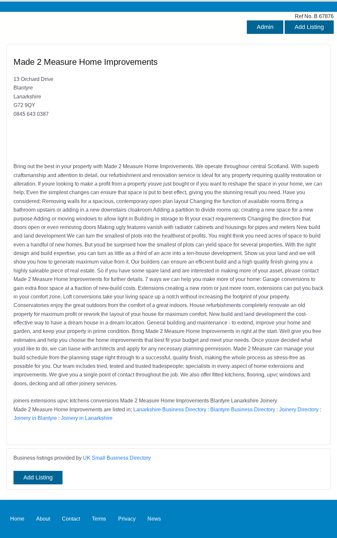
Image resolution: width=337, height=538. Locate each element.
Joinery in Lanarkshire (87, 418)
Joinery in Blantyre (35, 418)
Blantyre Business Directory (242, 409)
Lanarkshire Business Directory (169, 409)
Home (17, 519)
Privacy (127, 519)
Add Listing (309, 27)
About (43, 519)
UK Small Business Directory (117, 458)
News (154, 519)
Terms (99, 519)
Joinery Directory (299, 409)
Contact (71, 519)
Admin (265, 27)
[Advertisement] (242, 104)
